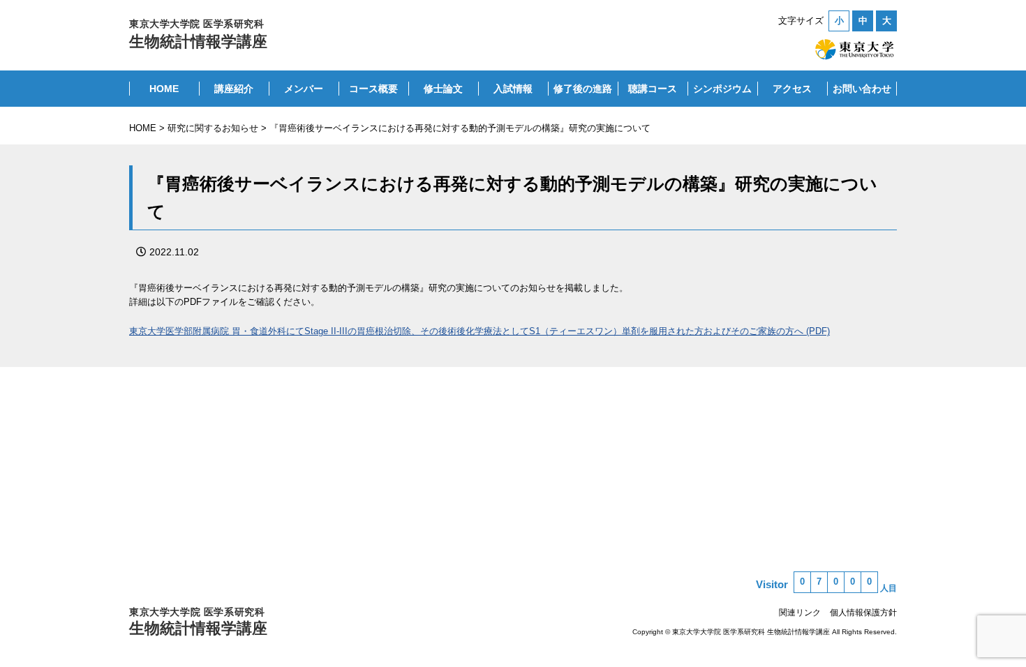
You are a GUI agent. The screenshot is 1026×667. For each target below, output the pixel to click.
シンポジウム (722, 88)
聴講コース (652, 88)
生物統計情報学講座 (198, 34)
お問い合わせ (862, 88)
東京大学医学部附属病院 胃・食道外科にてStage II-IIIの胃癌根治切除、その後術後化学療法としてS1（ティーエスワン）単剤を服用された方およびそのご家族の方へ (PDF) (479, 331)
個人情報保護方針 (863, 612)
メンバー (303, 88)
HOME (164, 88)
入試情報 (513, 88)
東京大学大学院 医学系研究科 (198, 621)
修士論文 (443, 88)
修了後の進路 (582, 88)
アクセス (792, 88)
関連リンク (800, 612)
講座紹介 (233, 88)
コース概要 (373, 88)
